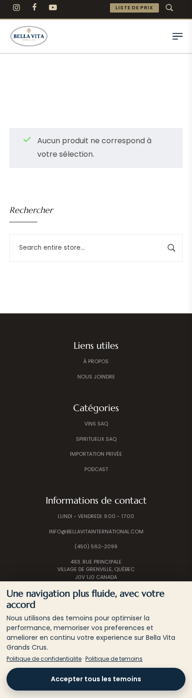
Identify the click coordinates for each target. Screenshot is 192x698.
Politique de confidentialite (44, 659)
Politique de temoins (114, 659)
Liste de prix (134, 7)
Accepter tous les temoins (96, 679)
